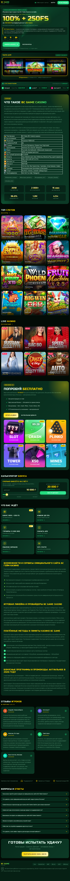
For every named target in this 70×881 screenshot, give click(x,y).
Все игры (4, 213)
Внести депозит (52, 493)
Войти (53, 2)
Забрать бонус (10, 44)
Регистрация (63, 2)
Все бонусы (27, 44)
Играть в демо (11, 415)
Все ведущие (6, 324)
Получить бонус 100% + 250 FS (35, 854)
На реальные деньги (28, 415)
